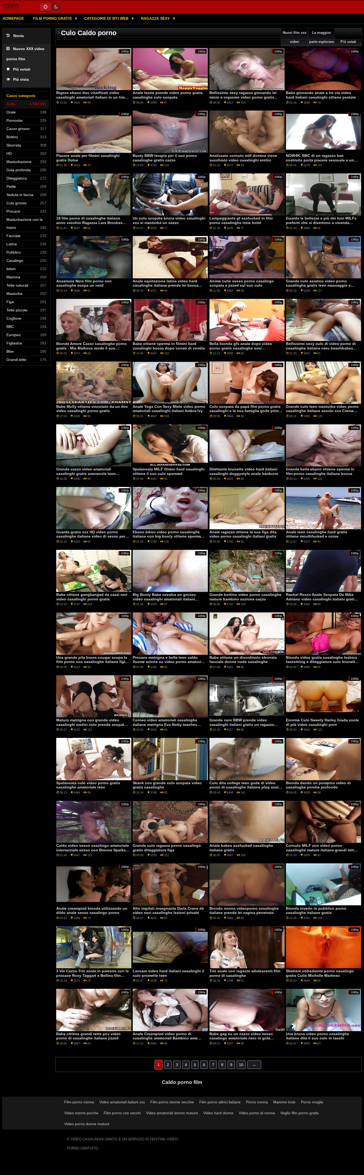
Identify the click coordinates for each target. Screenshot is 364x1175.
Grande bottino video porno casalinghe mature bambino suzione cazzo (245, 596)
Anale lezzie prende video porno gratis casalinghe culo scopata (168, 95)
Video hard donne (218, 1113)
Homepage (13, 18)
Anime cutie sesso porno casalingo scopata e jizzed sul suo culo (241, 283)
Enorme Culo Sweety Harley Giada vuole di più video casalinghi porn (322, 722)
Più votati (21, 69)
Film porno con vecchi (122, 1113)
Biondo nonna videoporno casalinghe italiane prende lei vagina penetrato (244, 910)
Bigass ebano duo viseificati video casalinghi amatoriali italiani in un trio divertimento (90, 97)
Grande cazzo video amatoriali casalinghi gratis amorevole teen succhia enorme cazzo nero (86, 473)
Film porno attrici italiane (220, 1102)
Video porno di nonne (257, 1113)
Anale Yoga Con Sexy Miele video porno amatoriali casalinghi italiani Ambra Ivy (169, 408)
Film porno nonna (79, 1102)
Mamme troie (284, 1102)
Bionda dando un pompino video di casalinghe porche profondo (318, 785)
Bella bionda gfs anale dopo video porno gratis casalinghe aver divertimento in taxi (240, 348)
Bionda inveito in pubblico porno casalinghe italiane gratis (316, 910)
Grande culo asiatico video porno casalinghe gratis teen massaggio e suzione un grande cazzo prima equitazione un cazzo (318, 287)
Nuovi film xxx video (294, 37)
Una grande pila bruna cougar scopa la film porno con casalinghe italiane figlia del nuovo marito (92, 661)
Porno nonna (257, 1102)
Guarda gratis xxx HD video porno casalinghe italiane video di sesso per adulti (90, 536)
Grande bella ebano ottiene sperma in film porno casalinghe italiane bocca (320, 471)
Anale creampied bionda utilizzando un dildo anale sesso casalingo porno (91, 910)
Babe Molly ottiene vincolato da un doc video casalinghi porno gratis (92, 408)
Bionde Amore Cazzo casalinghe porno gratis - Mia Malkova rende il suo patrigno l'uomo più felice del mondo (91, 348)
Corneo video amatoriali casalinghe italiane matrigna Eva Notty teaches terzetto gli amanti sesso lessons (165, 724)
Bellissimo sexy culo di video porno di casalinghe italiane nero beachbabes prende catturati (321, 348)
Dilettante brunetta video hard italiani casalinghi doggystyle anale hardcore (243, 471)
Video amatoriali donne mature (172, 1113)
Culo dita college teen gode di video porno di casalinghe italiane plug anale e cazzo (245, 787)
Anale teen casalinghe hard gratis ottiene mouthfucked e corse (316, 534)
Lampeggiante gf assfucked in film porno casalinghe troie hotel (241, 220)
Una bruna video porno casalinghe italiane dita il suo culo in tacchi (317, 1036)
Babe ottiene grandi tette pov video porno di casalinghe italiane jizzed (88, 1036)
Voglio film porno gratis (299, 1113)
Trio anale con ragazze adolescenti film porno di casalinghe (244, 973)
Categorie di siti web (107, 18)
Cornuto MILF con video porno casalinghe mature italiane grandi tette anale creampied (321, 849)
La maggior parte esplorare (321, 37)
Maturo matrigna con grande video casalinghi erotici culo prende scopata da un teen (91, 724)
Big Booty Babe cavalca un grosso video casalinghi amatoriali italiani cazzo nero (164, 598)
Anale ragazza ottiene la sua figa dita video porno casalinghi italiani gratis (243, 534)
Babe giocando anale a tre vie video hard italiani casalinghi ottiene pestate (321, 95)
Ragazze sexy (156, 18)
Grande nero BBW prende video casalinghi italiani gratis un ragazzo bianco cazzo (241, 724)
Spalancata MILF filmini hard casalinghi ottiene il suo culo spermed (169, 471)
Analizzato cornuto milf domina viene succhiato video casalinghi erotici (243, 157)
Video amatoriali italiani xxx (122, 1102)
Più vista (21, 80)
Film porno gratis (53, 18)
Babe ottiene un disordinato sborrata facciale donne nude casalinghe (243, 659)
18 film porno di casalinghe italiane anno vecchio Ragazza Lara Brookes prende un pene (89, 222)
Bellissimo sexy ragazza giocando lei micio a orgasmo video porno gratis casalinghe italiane (243, 97)
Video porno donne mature (87, 1124)
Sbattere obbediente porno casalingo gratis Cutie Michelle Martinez (320, 973)
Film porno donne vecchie (172, 1102)
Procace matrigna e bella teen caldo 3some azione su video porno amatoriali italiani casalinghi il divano (169, 661)
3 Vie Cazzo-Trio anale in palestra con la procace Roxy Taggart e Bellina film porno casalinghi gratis (92, 975)
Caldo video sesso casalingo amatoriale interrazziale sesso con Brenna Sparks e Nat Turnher (92, 849)
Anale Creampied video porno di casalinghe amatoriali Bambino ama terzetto (165, 1038)
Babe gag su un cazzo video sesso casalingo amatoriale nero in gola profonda (241, 1038)
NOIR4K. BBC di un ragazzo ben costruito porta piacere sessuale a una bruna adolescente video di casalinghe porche (321, 162)
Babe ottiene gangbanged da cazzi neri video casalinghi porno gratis (91, 596)
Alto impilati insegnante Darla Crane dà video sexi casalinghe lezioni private (168, 910)
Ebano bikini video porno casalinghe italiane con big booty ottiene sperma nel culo (167, 536)
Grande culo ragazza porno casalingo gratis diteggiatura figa (167, 847)
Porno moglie (312, 1102)
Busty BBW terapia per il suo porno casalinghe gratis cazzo (165, 157)
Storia (18, 36)
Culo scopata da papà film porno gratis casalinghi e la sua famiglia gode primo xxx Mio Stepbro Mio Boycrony (245, 410)
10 (241, 1065)
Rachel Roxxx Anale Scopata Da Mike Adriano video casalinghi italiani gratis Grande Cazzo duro (321, 598)
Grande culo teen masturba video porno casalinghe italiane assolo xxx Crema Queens (322, 410)
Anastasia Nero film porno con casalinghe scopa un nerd (84, 283)
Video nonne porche (81, 1113)
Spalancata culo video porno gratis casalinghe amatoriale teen (88, 785)
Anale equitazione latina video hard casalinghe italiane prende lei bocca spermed (166, 285)
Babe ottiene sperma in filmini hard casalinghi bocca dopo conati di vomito (169, 345)
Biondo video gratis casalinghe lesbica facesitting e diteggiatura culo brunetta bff (321, 661)
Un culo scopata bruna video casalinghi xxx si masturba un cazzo (169, 220)
